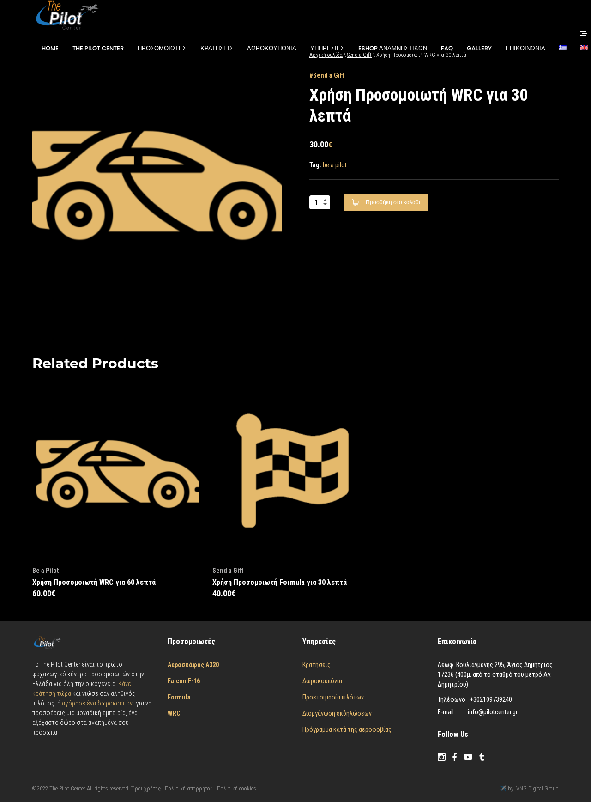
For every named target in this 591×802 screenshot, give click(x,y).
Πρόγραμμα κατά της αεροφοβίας (347, 729)
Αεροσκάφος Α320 (193, 664)
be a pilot (335, 165)
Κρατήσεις (316, 664)
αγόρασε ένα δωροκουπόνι (99, 703)
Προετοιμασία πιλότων (333, 697)
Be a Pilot (45, 570)
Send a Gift (328, 75)
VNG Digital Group (537, 788)
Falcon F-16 (184, 681)
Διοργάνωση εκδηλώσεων (337, 713)
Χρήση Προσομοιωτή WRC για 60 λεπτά (94, 582)
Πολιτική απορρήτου (189, 788)
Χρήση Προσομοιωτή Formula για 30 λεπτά (279, 582)
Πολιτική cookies (236, 788)
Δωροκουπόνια (322, 681)
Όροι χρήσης (146, 788)
